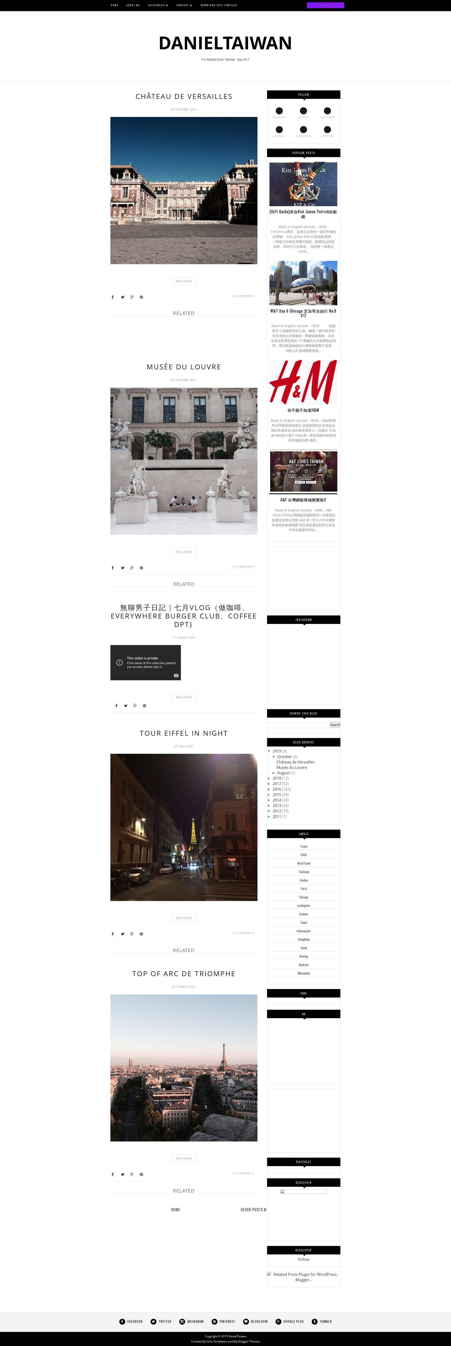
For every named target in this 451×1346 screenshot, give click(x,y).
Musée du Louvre (184, 366)
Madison (304, 964)
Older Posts (252, 1209)
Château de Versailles (184, 96)
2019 (277, 751)
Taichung (304, 871)
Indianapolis (304, 930)
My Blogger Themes (246, 1341)
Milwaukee (304, 973)
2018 (277, 778)
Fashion (303, 914)
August (284, 772)
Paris (304, 888)
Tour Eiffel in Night (184, 733)
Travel (303, 846)
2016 (277, 789)
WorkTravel (304, 863)
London (304, 880)
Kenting (303, 956)
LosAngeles (303, 905)
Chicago (303, 897)
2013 (277, 805)
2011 (277, 816)
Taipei (303, 922)
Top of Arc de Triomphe (184, 973)
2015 (277, 794)
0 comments (243, 296)
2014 (277, 800)
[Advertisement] (195, 341)
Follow (303, 1259)
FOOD (304, 854)
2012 (277, 810)
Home (175, 1209)
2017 (277, 783)
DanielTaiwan (237, 1336)
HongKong (304, 939)
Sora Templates (216, 1341)
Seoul (303, 947)
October (285, 756)
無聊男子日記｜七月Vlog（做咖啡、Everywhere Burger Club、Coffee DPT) (184, 616)
